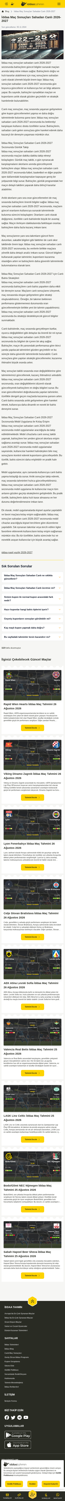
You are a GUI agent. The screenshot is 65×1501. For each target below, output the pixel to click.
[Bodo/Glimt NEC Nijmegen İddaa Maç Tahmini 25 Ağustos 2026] (32, 1166)
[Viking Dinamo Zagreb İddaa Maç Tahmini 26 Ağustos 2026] (32, 755)
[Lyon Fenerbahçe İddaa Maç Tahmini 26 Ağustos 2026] (32, 824)
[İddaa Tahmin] (32, 4)
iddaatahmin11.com (10, 1460)
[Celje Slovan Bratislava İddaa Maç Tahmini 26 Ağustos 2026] (32, 894)
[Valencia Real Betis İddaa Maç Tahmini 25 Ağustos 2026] (32, 1032)
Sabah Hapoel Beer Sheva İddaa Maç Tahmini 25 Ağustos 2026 (27, 1254)
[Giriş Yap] (6, 4)
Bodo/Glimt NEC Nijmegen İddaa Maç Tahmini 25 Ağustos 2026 (28, 1187)
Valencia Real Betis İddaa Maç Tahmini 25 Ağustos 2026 (30, 1051)
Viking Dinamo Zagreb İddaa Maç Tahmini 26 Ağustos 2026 (32, 776)
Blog (7, 11)
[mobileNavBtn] (59, 4)
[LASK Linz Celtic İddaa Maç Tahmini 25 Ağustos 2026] (32, 1098)
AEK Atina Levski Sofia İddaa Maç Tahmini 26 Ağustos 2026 (31, 985)
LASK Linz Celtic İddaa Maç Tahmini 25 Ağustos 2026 (29, 1118)
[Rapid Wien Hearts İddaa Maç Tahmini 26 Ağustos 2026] (32, 685)
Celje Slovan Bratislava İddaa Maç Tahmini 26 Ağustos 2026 (31, 915)
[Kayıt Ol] (12, 4)
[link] (7, 1417)
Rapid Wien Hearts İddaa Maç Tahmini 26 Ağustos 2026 (30, 706)
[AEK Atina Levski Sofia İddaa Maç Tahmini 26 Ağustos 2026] (32, 964)
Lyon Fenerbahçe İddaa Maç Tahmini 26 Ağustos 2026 (29, 845)
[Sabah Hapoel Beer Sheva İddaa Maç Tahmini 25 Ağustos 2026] (32, 1234)
